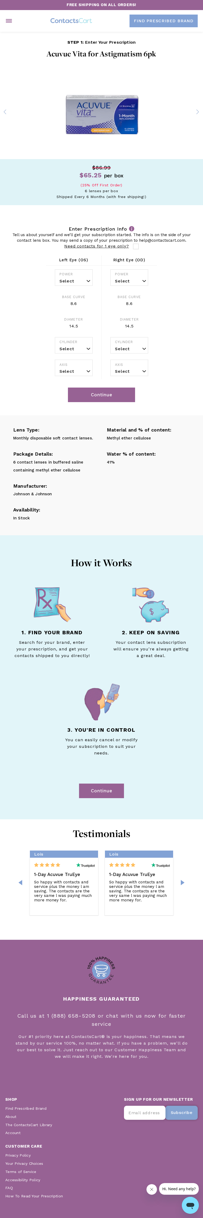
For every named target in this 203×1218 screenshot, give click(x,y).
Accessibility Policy (22, 1180)
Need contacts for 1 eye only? (96, 246)
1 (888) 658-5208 (72, 1016)
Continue (101, 790)
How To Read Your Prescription (34, 1196)
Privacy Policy (18, 1155)
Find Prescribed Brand (26, 1108)
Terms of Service (20, 1172)
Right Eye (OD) (129, 260)
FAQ (9, 1188)
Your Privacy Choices (24, 1163)
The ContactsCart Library (28, 1125)
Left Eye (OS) (73, 260)
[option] (101, 112)
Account (13, 1133)
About (10, 1116)
